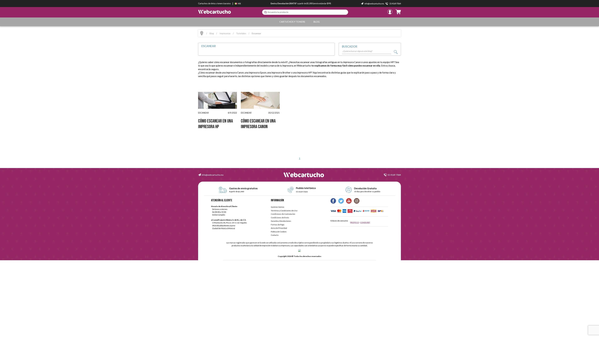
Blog (316, 21)
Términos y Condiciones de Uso (284, 210)
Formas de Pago (277, 224)
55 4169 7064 (394, 174)
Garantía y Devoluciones (281, 221)
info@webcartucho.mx (213, 174)
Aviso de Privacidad (279, 228)
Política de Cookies (279, 231)
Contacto (274, 235)
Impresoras (225, 33)
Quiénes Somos (277, 207)
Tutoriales (241, 33)
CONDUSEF (365, 222)
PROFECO (354, 222)
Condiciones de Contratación (283, 214)
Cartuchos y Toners (292, 21)
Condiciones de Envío (280, 217)
